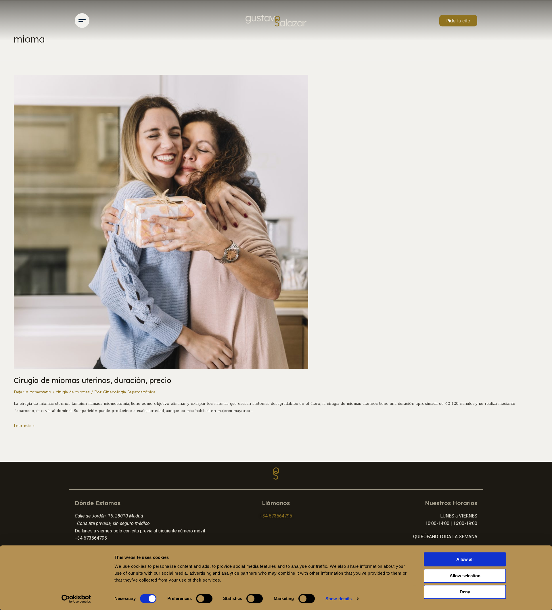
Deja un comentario (32, 392)
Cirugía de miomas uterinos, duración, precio (92, 380)
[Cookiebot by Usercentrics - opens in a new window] (76, 598)
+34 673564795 (276, 516)
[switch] (204, 598)
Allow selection (465, 575)
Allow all (465, 559)
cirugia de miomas (73, 392)
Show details (338, 598)
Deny (465, 591)
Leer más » (24, 425)
